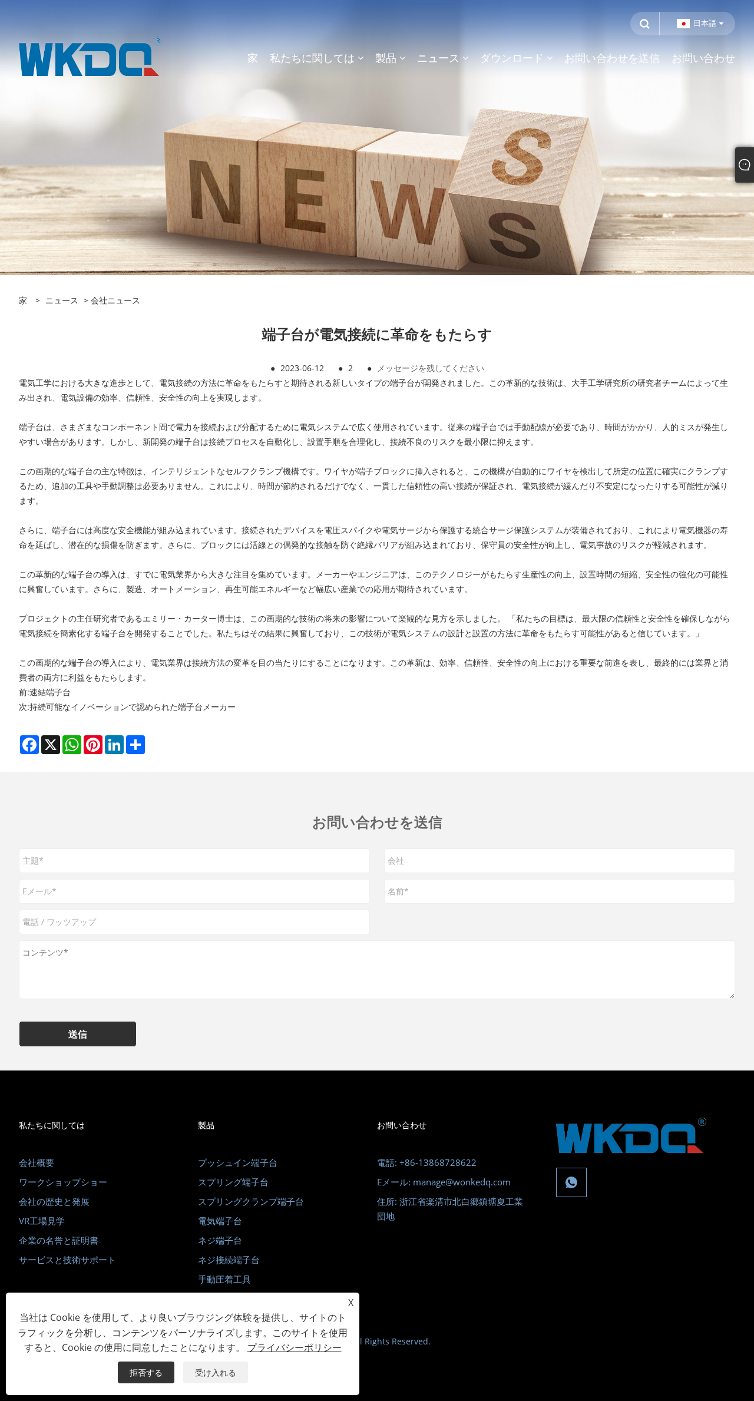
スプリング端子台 (233, 1182)
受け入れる (215, 1372)
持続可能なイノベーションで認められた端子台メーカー (132, 706)
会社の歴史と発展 (54, 1201)
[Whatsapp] (571, 1182)
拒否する (146, 1372)
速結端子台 (50, 692)
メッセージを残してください (430, 368)
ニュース (61, 300)
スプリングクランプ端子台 (251, 1201)
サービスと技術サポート (67, 1259)
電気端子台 (220, 1221)
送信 (77, 1033)
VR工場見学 (42, 1221)
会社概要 (36, 1162)
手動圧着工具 (224, 1279)
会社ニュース (115, 300)
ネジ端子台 (220, 1240)
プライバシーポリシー (294, 1347)
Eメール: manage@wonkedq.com (444, 1182)
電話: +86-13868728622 (427, 1162)
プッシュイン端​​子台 (237, 1162)
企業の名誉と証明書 (58, 1240)
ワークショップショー (63, 1182)
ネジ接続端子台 (229, 1259)
